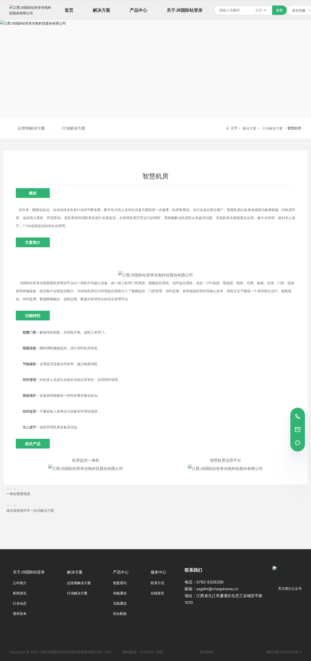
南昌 (159, 652)
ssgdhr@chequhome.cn (217, 589)
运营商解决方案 (31, 128)
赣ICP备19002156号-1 (284, 652)
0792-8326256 (210, 582)
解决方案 (249, 128)
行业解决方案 (73, 128)
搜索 (279, 10)
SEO (107, 652)
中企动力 (146, 652)
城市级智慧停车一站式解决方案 (30, 510)
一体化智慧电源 (18, 494)
